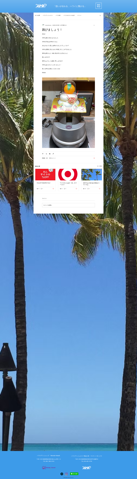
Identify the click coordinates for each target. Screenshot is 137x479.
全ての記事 (37, 15)
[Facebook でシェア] (42, 153)
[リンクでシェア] (53, 153)
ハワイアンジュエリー (48, 15)
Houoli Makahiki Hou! (43, 183)
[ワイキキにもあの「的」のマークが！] (68, 174)
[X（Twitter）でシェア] (46, 153)
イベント (79, 15)
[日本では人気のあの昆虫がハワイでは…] (91, 174)
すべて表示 (99, 166)
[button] (99, 6)
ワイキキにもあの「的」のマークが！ (68, 183)
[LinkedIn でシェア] (49, 153)
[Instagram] (66, 473)
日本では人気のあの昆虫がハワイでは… (91, 183)
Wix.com (73, 477)
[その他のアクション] (94, 25)
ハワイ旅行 (58, 15)
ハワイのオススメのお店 (69, 15)
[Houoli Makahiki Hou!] (45, 174)
